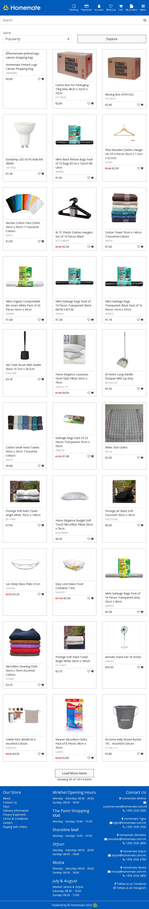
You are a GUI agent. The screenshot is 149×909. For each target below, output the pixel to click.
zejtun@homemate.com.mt (129, 855)
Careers (8, 823)
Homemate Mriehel (133, 798)
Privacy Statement (14, 814)
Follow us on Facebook (131, 884)
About (6, 798)
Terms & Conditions (15, 818)
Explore (111, 39)
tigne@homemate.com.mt (129, 823)
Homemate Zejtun (134, 851)
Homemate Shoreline (132, 835)
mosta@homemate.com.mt (128, 871)
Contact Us (10, 802)
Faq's (6, 806)
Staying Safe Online (15, 827)
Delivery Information (16, 810)
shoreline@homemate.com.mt (127, 839)
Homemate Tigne (134, 818)
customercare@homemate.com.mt (125, 806)
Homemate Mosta (134, 867)
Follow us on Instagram (131, 888)
